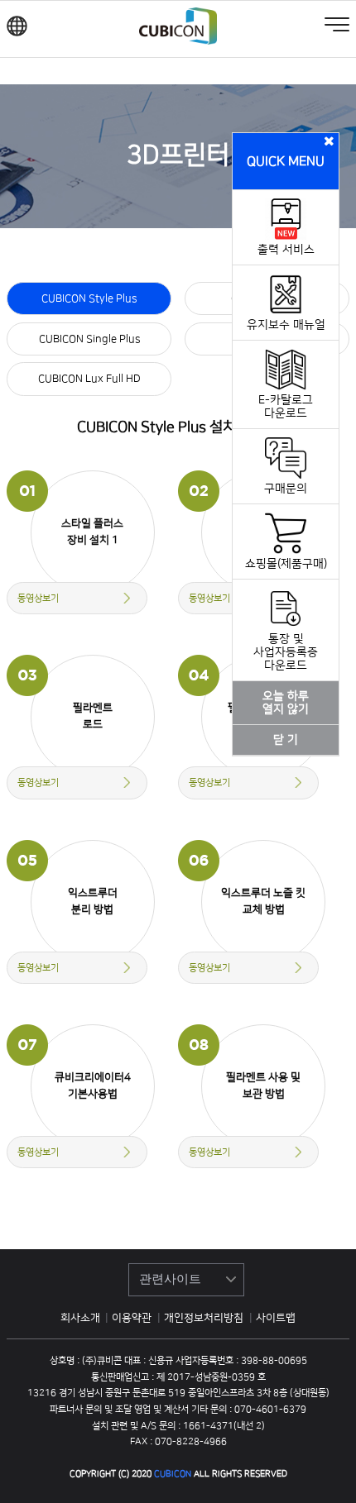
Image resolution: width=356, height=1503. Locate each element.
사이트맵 (276, 1318)
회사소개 (80, 1318)
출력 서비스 (286, 249)
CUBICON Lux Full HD (89, 378)
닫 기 (285, 740)
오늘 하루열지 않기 (285, 702)
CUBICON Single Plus (89, 339)
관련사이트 (170, 1279)
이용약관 (133, 1318)
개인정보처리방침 (205, 1318)
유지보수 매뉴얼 (286, 325)
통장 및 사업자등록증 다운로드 (285, 652)
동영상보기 (38, 598)
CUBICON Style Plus (89, 298)
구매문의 (285, 488)
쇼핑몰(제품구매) (286, 563)
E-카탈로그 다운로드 (285, 407)
